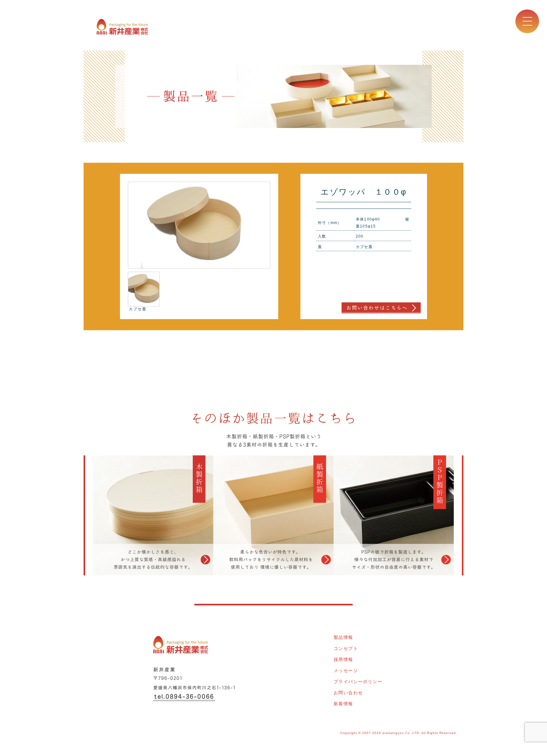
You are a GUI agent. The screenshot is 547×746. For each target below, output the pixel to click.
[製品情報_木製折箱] (148, 515)
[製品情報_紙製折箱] (273, 515)
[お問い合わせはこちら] (381, 307)
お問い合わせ (348, 692)
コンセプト (346, 648)
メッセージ (346, 670)
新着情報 (343, 703)
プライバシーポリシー (358, 681)
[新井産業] (122, 26)
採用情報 (343, 659)
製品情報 (343, 637)
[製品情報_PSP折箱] (398, 515)
